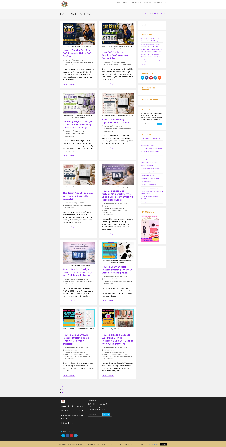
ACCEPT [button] (163, 444)
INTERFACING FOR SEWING (150, 178)
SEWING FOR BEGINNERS (149, 188)
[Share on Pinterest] (151, 78)
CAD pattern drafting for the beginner (78, 62)
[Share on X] (142, 78)
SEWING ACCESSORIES (148, 185)
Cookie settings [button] (152, 444)
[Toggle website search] (165, 2)
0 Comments (69, 65)
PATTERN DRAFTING (160, 13)
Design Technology (147, 165)
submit (106, 414)
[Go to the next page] (62, 392)
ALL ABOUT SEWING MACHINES (151, 148)
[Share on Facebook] (146, 78)
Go (160, 123)
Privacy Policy (67, 423)
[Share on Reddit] (159, 78)
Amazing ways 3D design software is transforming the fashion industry (77, 124)
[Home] (145, 13)
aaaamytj (107, 62)
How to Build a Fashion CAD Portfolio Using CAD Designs (77, 53)
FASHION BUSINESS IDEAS (122, 356)
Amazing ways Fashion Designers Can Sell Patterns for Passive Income (152, 62)
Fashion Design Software (82, 356)
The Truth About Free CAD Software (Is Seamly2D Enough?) (78, 196)
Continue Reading (69, 84)
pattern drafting (146, 181)
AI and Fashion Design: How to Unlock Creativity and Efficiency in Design (77, 272)
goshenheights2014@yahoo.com (115, 203)
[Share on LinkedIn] (155, 78)
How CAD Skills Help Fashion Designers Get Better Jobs (115, 55)
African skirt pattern (147, 142)
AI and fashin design (111, 64)
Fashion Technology (147, 175)
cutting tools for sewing (149, 162)
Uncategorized (145, 202)
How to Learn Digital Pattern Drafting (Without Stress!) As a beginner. (117, 270)
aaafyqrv (68, 60)
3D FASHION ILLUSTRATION (75, 134)
